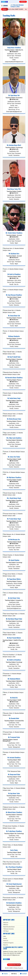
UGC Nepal (5, 931)
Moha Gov (5, 922)
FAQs (4, 936)
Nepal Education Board (8, 926)
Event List (5, 940)
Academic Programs (8, 942)
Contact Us (23, 1)
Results (5, 938)
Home (6, 973)
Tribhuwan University (8, 929)
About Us (5, 944)
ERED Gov (5, 924)
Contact (24, 973)
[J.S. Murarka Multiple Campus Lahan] (4, 5)
